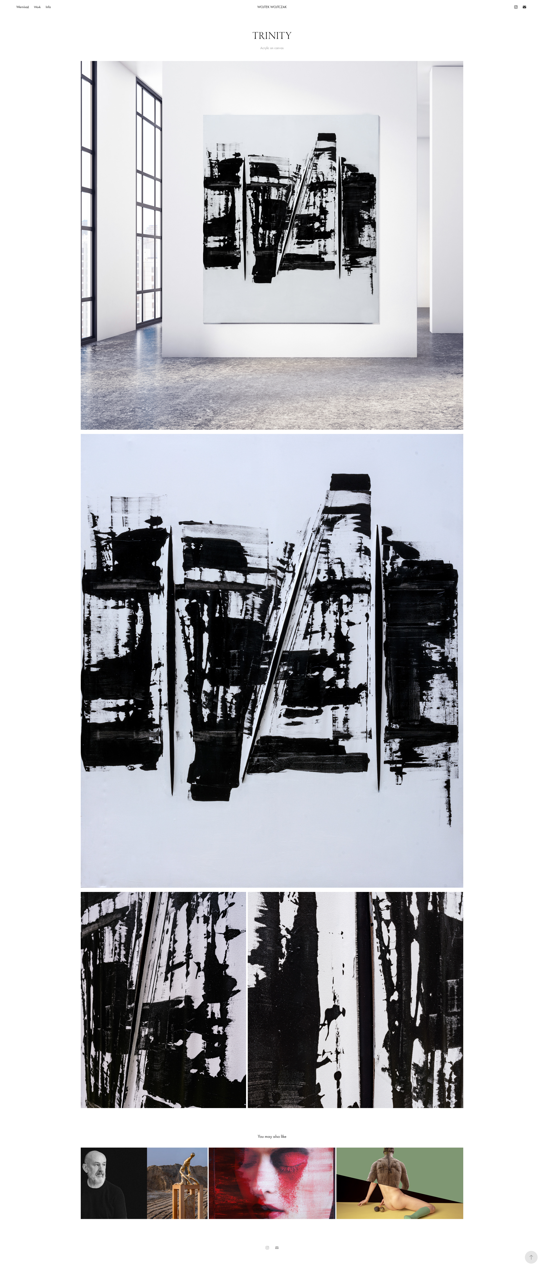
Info (48, 7)
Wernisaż (22, 7)
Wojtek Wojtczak (272, 7)
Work (37, 7)
